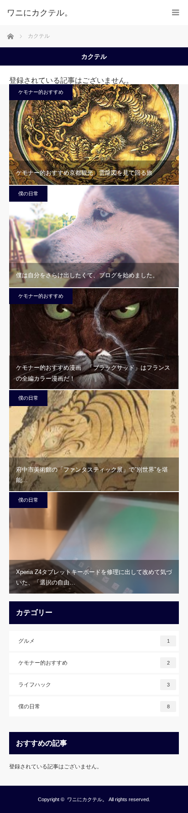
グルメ (94, 641)
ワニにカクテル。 (87, 799)
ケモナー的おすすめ (40, 92)
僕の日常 (28, 193)
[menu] (175, 12)
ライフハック (94, 684)
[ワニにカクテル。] (80, 13)
